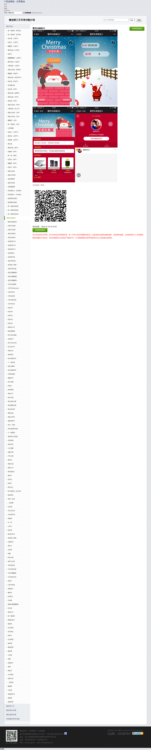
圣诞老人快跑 (12, 538)
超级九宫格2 (12, 175)
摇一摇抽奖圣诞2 (13, 210)
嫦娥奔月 (10, 378)
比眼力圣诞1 (12, 229)
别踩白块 (10, 678)
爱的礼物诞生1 (12, 222)
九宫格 (10, 655)
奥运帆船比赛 (12, 405)
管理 (5, 8)
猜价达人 (10, 487)
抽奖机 (10, 624)
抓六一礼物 (11, 425)
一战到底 (10, 682)
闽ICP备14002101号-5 (55, 734)
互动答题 (10, 639)
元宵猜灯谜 (11, 514)
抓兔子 (10, 581)
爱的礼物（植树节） (14, 93)
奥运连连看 (11, 409)
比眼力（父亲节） (13, 42)
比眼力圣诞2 (12, 226)
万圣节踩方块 (12, 577)
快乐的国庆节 (12, 358)
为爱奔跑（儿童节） (14, 66)
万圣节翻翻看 (12, 573)
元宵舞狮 (10, 128)
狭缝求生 (10, 495)
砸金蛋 (10, 651)
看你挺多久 (11, 471)
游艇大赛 (10, 452)
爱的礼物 (10, 413)
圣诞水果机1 (12, 237)
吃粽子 (10, 635)
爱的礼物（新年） (13, 148)
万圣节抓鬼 (11, 585)
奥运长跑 (10, 397)
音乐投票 (10, 628)
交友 (36, 13)
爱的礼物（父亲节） (14, 50)
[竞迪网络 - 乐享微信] (14, 1)
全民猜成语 (11, 565)
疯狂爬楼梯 (11, 331)
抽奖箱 (10, 643)
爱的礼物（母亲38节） (15, 77)
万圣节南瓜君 (12, 569)
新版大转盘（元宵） (14, 116)
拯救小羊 (10, 468)
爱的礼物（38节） (13, 97)
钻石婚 (10, 507)
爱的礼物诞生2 (11, 218)
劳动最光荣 (11, 85)
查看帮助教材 (137, 29)
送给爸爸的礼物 (13, 429)
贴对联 (10, 530)
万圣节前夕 (11, 292)
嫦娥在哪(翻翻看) (13, 604)
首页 (5, 6)
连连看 (10, 549)
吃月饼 (10, 608)
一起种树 (10, 503)
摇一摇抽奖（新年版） (15, 30)
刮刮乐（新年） (13, 159)
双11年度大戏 (12, 343)
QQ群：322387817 (120, 733)
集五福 (10, 144)
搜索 (23, 13)
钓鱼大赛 (10, 557)
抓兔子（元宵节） (13, 132)
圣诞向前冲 (11, 534)
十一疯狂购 (11, 362)
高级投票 (10, 647)
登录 (5, 4)
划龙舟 (10, 479)
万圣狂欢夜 (11, 296)
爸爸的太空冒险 (13, 436)
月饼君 (10, 600)
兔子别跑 (10, 382)
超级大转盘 (11, 171)
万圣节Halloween (13, 288)
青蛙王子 (10, 393)
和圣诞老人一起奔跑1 (14, 194)
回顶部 (2, 749)
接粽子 (10, 475)
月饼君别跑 (11, 374)
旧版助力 (10, 663)
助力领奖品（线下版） (15, 491)
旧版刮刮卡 (11, 694)
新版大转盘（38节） (14, 105)
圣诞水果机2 (12, 233)
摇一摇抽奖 (11, 616)
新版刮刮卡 (11, 620)
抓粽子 (10, 54)
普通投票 (10, 702)
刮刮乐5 (10, 308)
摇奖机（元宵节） (13, 136)
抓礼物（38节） (13, 89)
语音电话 (10, 631)
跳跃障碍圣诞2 (12, 198)
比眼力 (10, 386)
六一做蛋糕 (11, 432)
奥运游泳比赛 (12, 401)
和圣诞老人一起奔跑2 (14, 190)
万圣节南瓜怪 (12, 300)
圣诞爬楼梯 (11, 187)
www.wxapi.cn (30, 742)
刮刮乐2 (10, 319)
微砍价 (10, 592)
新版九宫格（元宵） (14, 112)
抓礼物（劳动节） (13, 81)
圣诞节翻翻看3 (12, 272)
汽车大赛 (10, 456)
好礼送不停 (11, 347)
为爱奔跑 (10, 440)
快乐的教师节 (12, 370)
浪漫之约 (10, 350)
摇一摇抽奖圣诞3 (13, 206)
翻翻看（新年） (13, 163)
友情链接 (41, 731)
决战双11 (11, 339)
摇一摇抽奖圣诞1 (13, 214)
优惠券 (10, 698)
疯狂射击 (10, 444)
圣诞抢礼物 (11, 257)
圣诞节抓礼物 (12, 269)
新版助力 (10, 589)
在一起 (10, 522)
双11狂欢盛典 (12, 335)
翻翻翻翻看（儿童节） (15, 58)
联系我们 (7, 10)
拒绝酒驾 (10, 389)
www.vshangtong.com (45, 742)
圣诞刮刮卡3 (12, 241)
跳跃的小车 (11, 327)
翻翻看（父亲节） (13, 46)
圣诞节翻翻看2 (12, 276)
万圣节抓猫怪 (12, 284)
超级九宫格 (11, 183)
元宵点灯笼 (11, 510)
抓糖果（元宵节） (13, 140)
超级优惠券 (11, 179)
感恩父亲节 (11, 417)
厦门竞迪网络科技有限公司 (30, 734)
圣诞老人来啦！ (13, 265)
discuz (40, 13)
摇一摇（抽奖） (13, 155)
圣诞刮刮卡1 (12, 249)
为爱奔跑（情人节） (14, 109)
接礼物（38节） (13, 101)
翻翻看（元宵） (13, 120)
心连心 (10, 526)
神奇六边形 (11, 561)
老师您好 (10, 354)
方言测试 (10, 674)
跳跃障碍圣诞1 (12, 202)
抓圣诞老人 (11, 253)
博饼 (9, 667)
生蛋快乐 (10, 542)
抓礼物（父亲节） (13, 38)
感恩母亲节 (11, 421)
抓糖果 (10, 518)
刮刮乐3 (10, 315)
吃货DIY (10, 596)
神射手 (10, 670)
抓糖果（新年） (13, 151)
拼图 (9, 553)
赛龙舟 (10, 460)
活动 (33, 13)
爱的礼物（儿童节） (14, 62)
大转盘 (10, 690)
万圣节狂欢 (11, 304)
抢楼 (9, 659)
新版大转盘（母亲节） (15, 69)
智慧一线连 (11, 499)
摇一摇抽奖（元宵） (14, 124)
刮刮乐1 (10, 323)
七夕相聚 (10, 448)
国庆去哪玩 (11, 366)
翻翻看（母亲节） (13, 73)
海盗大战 (10, 464)
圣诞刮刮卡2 (12, 245)
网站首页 (23, 731)
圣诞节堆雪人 (12, 261)
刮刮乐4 (10, 311)
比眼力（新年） (13, 167)
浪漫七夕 (10, 612)
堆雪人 (10, 546)
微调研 (10, 686)
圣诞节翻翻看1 (12, 280)
